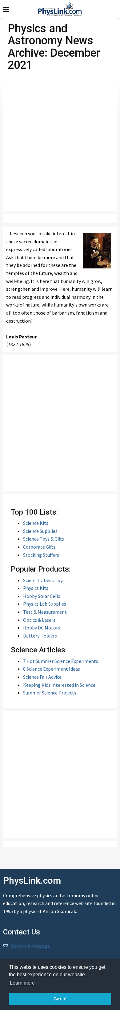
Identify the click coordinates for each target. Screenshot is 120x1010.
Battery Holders (40, 636)
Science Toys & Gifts (43, 539)
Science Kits (35, 523)
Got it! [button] (60, 998)
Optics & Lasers (39, 620)
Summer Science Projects (49, 693)
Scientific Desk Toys (44, 580)
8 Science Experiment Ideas (51, 669)
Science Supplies (40, 531)
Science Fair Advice (42, 677)
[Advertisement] (60, 145)
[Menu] (6, 9)
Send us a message (30, 946)
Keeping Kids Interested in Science (59, 685)
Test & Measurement (45, 612)
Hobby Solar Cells (41, 596)
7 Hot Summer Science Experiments (60, 661)
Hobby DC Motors (41, 628)
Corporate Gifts (39, 547)
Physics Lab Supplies (44, 604)
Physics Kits (35, 588)
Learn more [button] (22, 983)
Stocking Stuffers (41, 555)
